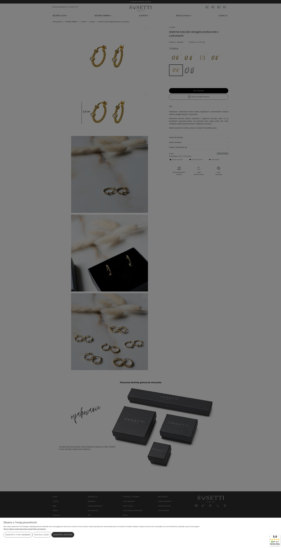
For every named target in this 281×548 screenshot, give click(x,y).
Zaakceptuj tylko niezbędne (18, 535)
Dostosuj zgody (41, 535)
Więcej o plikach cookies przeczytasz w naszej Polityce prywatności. (25, 529)
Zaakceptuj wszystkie (62, 535)
